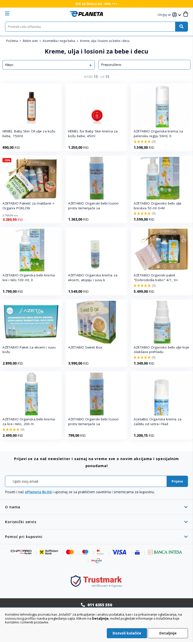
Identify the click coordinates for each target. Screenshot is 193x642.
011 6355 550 (99, 605)
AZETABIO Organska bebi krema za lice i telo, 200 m (29, 421)
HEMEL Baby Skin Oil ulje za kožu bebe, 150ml (29, 133)
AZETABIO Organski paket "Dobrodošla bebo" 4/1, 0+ (156, 277)
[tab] (96, 507)
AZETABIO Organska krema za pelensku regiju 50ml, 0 (158, 133)
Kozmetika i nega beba (59, 41)
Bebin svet (30, 41)
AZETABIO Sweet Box (85, 347)
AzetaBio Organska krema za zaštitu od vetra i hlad (157, 421)
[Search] (181, 27)
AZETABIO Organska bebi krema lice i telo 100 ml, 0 (29, 277)
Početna (12, 41)
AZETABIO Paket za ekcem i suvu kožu (29, 349)
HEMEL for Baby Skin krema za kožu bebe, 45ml (93, 133)
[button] (165, 15)
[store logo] (86, 14)
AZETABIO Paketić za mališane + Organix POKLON (28, 205)
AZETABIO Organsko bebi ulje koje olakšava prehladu (161, 349)
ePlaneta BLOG (38, 491)
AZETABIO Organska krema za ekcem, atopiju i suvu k (92, 277)
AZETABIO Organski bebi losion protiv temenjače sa (93, 205)
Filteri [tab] (9, 65)
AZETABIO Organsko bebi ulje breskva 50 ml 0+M (157, 205)
